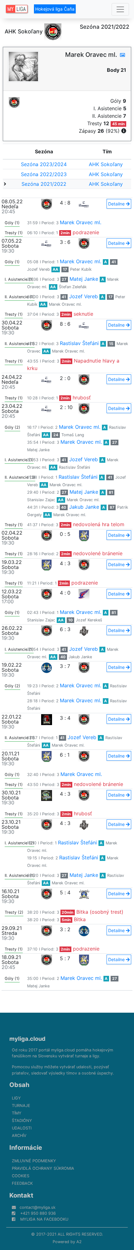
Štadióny (22, 1120)
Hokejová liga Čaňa (54, 9)
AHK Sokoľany (106, 164)
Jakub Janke (84, 507)
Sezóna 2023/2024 (44, 164)
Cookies (20, 1175)
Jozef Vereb (38, 269)
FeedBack (22, 1183)
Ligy (16, 1098)
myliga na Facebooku (44, 1219)
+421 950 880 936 (38, 1213)
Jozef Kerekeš (89, 620)
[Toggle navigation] (120, 9)
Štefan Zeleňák (73, 286)
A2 (79, 1241)
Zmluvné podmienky (34, 1161)
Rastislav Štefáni (79, 343)
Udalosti (21, 1128)
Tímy (17, 1113)
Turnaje (21, 1105)
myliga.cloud (27, 1038)
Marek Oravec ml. (80, 222)
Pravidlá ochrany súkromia (43, 1168)
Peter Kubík (81, 269)
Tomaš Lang (72, 434)
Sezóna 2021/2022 (44, 184)
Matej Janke (83, 279)
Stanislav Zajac (41, 499)
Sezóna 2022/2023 (44, 174)
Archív (19, 1135)
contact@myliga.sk (37, 1207)
